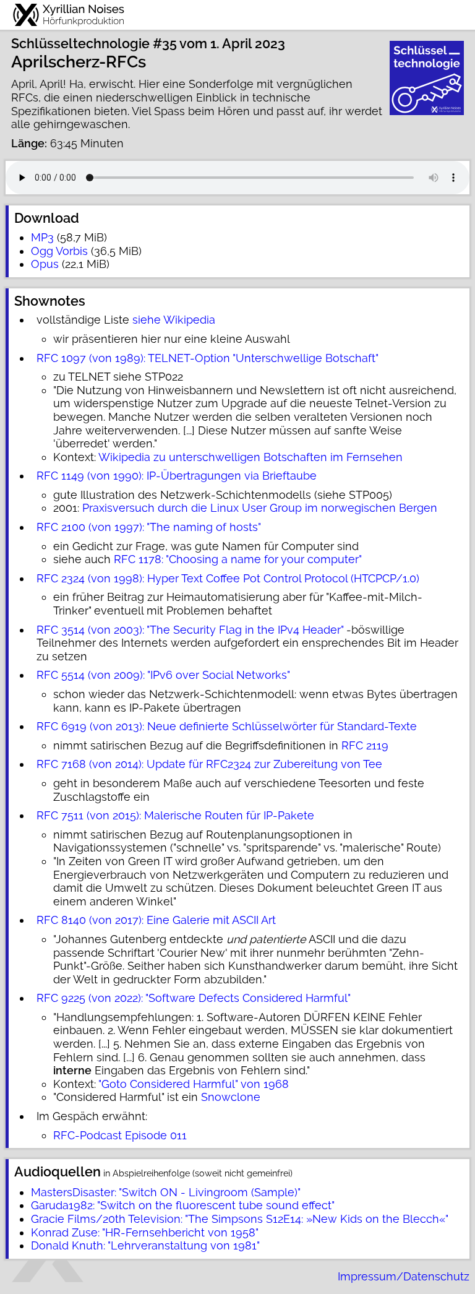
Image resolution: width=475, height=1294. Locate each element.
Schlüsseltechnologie (80, 43)
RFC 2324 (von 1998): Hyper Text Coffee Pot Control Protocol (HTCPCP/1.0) (227, 578)
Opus (45, 263)
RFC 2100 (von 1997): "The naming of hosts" (148, 526)
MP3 (42, 237)
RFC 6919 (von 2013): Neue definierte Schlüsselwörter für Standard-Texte (226, 726)
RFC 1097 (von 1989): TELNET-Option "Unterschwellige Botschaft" (207, 358)
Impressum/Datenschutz (403, 1276)
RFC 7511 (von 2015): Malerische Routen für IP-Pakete (175, 815)
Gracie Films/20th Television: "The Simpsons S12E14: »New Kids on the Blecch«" (239, 1218)
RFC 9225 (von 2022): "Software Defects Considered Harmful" (193, 997)
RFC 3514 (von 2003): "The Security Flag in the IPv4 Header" (189, 629)
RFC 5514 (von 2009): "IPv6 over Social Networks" (163, 674)
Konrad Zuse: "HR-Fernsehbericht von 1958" (145, 1232)
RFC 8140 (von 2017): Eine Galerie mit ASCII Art (156, 919)
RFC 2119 (364, 745)
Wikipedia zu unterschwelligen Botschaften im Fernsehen (250, 457)
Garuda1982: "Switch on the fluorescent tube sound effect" (183, 1205)
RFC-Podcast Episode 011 (120, 1135)
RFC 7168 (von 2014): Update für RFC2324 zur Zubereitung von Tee (209, 763)
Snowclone (230, 1096)
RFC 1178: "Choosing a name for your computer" (238, 559)
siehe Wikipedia (173, 319)
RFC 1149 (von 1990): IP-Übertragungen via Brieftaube (176, 475)
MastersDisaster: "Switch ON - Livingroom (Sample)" (166, 1192)
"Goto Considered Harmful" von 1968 (193, 1083)
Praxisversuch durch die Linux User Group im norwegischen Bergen (259, 507)
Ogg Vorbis (59, 250)
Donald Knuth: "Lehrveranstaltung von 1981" (145, 1245)
